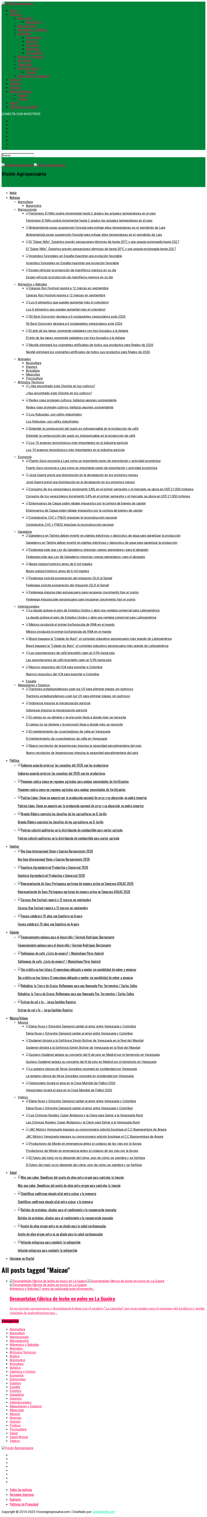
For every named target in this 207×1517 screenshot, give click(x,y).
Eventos (15, 84)
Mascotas (33, 49)
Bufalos (15, 1368)
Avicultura (33, 45)
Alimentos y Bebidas (32, 30)
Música (23, 95)
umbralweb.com (104, 1512)
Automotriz (33, 22)
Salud (14, 103)
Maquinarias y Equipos (34, 76)
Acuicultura (33, 38)
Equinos (31, 41)
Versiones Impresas (22, 1494)
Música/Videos (21, 91)
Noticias (15, 14)
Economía (25, 61)
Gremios (16, 1398)
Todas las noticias (21, 1489)
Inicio (13, 11)
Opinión (15, 88)
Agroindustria (19, 1341)
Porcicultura (34, 53)
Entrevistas (18, 1379)
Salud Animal (19, 1437)
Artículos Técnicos (31, 57)
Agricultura (25, 18)
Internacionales (28, 68)
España (31, 72)
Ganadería (25, 64)
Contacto (15, 1499)
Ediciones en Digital (24, 107)
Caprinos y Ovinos (22, 1372)
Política (15, 80)
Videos (23, 99)
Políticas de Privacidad (24, 1504)
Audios (15, 1356)
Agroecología (27, 26)
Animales (24, 34)
